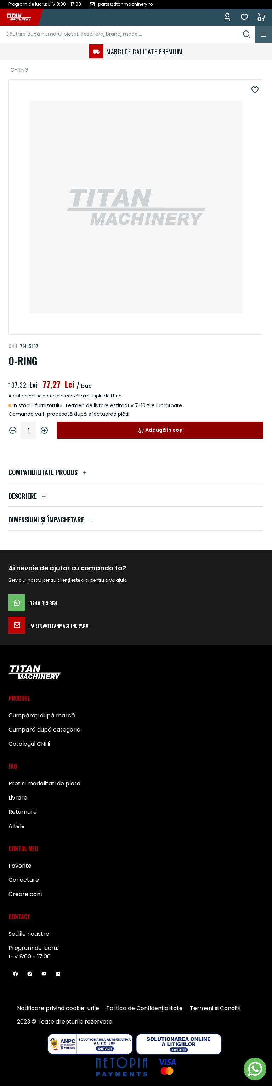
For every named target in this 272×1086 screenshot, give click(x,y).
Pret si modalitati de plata (44, 783)
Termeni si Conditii (215, 1008)
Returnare (22, 812)
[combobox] (127, 34)
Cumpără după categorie (44, 730)
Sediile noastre (28, 934)
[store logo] (22, 17)
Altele (16, 826)
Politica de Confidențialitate (144, 1008)
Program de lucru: (33, 948)
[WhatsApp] (255, 1069)
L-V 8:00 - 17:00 (29, 956)
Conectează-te (227, 17)
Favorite (244, 17)
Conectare (23, 880)
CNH (12, 345)
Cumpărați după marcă (41, 715)
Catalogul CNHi (29, 744)
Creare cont (25, 894)
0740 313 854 (43, 603)
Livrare (17, 798)
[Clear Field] (246, 34)
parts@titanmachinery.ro (59, 625)
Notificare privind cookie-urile (58, 1008)
